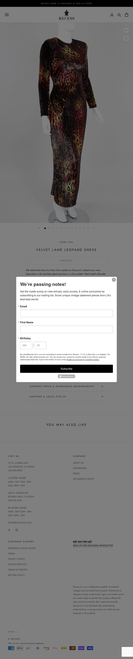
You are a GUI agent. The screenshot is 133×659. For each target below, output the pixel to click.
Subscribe (66, 369)
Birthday (25, 338)
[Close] (114, 280)
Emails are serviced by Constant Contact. (83, 359)
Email (23, 306)
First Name (26, 322)
